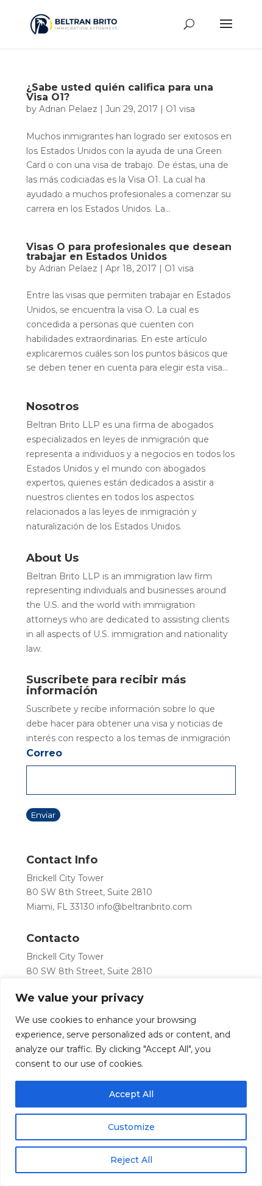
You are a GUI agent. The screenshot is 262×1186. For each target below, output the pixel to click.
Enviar (43, 815)
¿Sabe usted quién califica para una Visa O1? (119, 92)
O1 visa (180, 108)
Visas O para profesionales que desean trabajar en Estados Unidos (129, 251)
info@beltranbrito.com (144, 906)
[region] (131, 1082)
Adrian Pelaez (68, 108)
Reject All (131, 1159)
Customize (131, 1126)
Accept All (131, 1094)
